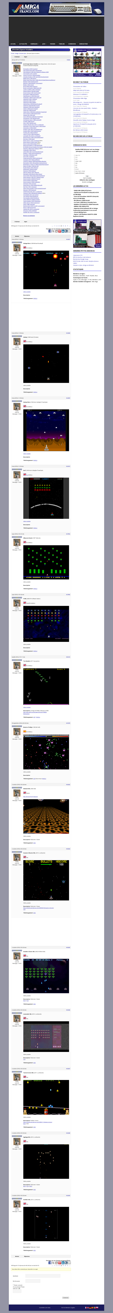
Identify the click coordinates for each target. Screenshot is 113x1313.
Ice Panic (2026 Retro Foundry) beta (85, 202)
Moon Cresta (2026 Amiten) (30, 144)
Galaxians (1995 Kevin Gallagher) (31, 107)
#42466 (68, 1010)
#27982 (68, 534)
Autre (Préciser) (80, 173)
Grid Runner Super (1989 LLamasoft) (32, 120)
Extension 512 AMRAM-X (80, 94)
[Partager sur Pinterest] (59, 231)
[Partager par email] (69, 231)
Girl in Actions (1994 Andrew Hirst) (31, 113)
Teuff (87, 275)
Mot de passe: (16, 1281)
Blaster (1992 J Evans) (28, 85)
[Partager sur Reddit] (56, 231)
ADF (34, 717)
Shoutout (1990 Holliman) (29, 171)
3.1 (76, 165)
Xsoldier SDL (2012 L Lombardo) (31, 212)
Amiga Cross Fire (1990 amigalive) (31, 75)
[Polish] (97, 1307)
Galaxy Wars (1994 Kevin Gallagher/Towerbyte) (35, 112)
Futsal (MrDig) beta (80, 212)
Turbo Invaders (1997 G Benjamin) (31, 201)
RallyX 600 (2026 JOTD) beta (81, 90)
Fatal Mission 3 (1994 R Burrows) (31, 96)
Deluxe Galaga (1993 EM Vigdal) (31, 91)
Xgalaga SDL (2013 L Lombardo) (31, 209)
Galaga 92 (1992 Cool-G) (29, 101)
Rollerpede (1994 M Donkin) (30, 169)
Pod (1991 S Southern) (28, 156)
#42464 (68, 849)
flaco (96, 275)
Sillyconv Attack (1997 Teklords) (31, 172)
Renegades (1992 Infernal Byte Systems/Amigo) (35, 163)
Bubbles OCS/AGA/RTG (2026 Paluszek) (86, 204)
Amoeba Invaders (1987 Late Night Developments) (35, 77)
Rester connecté (18, 1285)
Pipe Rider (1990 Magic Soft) (30, 155)
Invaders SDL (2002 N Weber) (30, 132)
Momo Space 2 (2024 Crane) (30, 142)
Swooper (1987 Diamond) (29, 190)
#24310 (68, 466)
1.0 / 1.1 (78, 155)
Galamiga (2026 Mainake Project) (31, 105)
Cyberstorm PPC (78, 255)
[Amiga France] (56, 14)
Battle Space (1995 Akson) (29, 78)
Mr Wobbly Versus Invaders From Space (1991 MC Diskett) (37, 147)
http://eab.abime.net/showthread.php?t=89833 (35, 712)
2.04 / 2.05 (78, 161)
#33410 (68, 657)
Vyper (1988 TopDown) (29, 204)
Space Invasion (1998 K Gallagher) (31, 182)
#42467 (68, 1068)
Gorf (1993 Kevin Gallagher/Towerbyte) (33, 116)
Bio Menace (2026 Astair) (80, 130)
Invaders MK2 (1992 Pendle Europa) (32, 131)
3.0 (76, 163)
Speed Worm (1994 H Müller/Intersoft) (32, 185)
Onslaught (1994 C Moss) (29, 150)
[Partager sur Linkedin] (63, 231)
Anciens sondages (87, 182)
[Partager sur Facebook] (49, 231)
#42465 (68, 947)
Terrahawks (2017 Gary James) (30, 195)
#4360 (68, 60)
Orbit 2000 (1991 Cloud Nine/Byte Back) (33, 152)
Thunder (91, 275)
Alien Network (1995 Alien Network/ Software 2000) (36, 72)
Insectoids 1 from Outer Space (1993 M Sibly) (34, 126)
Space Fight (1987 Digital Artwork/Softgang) (34, 175)
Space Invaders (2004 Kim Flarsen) (31, 179)
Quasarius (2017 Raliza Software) (31, 160)
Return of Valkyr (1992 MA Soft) (31, 166)
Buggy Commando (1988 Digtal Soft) (32, 88)
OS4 (24, 909)
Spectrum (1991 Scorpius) (29, 183)
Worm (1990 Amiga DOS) (29, 207)
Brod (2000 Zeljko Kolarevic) (30, 86)
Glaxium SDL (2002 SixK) (29, 115)
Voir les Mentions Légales (68, 1307)
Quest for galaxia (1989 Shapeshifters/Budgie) (34, 161)
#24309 (68, 398)
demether (76, 275)
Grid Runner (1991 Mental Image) (31, 118)
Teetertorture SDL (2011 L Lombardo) (32, 191)
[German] (90, 1307)
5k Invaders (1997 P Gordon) (30, 69)
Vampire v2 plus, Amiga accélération (83, 265)
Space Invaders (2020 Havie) (30, 180)
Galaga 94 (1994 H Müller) (29, 102)
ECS (27, 475)
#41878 (68, 723)
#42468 (68, 1133)
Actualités (23, 44)
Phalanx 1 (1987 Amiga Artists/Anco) (32, 153)
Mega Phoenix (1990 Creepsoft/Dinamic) (33, 137)
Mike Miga (95, 281)
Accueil (13, 44)
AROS (30, 1186)
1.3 (76, 159)
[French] (86, 1307)
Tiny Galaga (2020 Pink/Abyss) (30, 196)
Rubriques (34, 44)
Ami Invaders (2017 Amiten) (30, 73)
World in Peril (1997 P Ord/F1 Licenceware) (33, 206)
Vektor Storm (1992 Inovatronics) (31, 203)
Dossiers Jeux (22, 53)
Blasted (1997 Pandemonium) (30, 81)
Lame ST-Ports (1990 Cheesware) (31, 134)
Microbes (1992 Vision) (29, 139)
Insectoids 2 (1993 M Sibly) (29, 128)
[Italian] (95, 1307)
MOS (24, 1000)
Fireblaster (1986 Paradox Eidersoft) (32, 97)
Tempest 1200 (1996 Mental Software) (32, 193)
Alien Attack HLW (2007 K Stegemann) (32, 70)
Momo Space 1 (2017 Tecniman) (31, 140)
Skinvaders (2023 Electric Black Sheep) (32, 174)
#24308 (68, 333)
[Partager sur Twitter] (53, 231)
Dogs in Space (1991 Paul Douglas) (32, 93)
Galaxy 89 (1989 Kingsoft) (29, 110)
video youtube (27, 292)
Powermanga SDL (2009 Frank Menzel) (32, 158)
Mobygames (26, 714)
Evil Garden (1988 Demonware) (31, 94)
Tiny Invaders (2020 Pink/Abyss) (31, 198)
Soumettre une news (44, 1307)
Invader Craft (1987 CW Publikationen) (32, 129)
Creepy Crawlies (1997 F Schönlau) (31, 89)
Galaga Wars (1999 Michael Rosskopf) (32, 104)
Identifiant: (15, 1276)
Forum (12, 53)
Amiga (16, 53)
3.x (76, 167)
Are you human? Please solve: (18, 1287)
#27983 (68, 594)
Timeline (62, 44)
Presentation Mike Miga (80, 98)
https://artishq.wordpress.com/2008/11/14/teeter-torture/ (37, 1122)
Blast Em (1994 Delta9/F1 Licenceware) (32, 83)
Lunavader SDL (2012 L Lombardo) (32, 136)
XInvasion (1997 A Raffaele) (30, 211)
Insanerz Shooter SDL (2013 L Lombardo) (33, 124)
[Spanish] (92, 1307)
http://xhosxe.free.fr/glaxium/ (30, 796)
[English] (88, 1307)
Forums (52, 44)
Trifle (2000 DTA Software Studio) (31, 199)
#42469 (68, 1195)
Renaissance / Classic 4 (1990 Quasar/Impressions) (36, 164)
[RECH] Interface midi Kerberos (82, 257)
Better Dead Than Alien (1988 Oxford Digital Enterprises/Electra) (39, 80)
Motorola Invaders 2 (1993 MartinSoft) (32, 145)
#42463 (68, 784)
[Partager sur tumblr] (66, 231)
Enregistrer (83, 44)
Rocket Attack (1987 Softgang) (30, 167)
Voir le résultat (87, 178)
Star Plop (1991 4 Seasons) (29, 187)
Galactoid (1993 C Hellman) (30, 99)
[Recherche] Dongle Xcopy (80, 259)
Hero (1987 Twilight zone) (29, 123)
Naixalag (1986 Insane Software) (31, 148)
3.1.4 (77, 169)
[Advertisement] (56, 28)
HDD (34, 843)
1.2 (76, 157)
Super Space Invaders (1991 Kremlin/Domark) (34, 188)
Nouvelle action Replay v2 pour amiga (84, 120)
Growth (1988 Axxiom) (28, 121)
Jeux (43, 44)
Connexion (72, 44)
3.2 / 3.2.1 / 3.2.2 (80, 171)
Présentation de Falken (79, 86)
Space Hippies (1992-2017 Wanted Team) (33, 177)
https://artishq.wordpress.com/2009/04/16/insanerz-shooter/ (38, 908)
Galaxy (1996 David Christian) (30, 109)
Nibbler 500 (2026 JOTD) (81, 206)
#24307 (68, 239)
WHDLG (35, 298)
